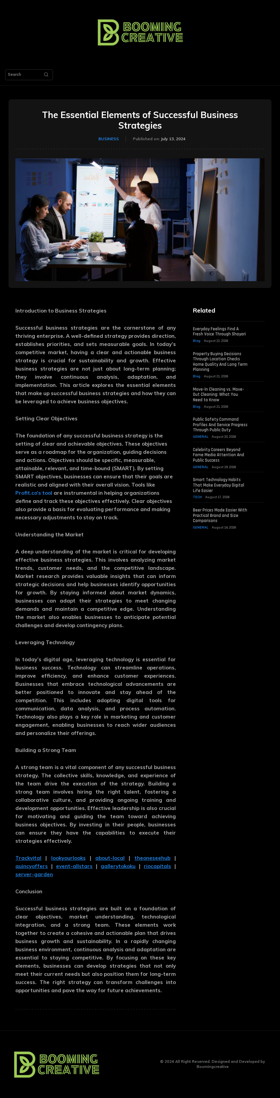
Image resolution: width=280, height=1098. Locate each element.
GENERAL (200, 436)
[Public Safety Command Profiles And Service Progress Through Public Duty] (259, 421)
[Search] (46, 74)
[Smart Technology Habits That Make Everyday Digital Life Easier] (259, 481)
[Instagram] (129, 1064)
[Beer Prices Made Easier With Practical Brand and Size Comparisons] (259, 512)
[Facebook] (118, 1064)
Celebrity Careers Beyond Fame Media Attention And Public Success (218, 455)
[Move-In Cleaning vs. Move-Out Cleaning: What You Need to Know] (259, 391)
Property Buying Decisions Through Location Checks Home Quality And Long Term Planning (220, 362)
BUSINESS (108, 138)
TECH (197, 497)
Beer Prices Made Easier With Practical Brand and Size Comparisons (220, 515)
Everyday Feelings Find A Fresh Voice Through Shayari (219, 331)
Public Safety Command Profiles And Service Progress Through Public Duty (220, 425)
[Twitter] (139, 1064)
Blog (196, 341)
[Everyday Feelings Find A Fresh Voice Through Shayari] (259, 331)
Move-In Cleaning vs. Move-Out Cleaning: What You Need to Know (218, 395)
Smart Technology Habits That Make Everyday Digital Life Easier (218, 485)
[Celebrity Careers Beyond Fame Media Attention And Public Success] (259, 451)
